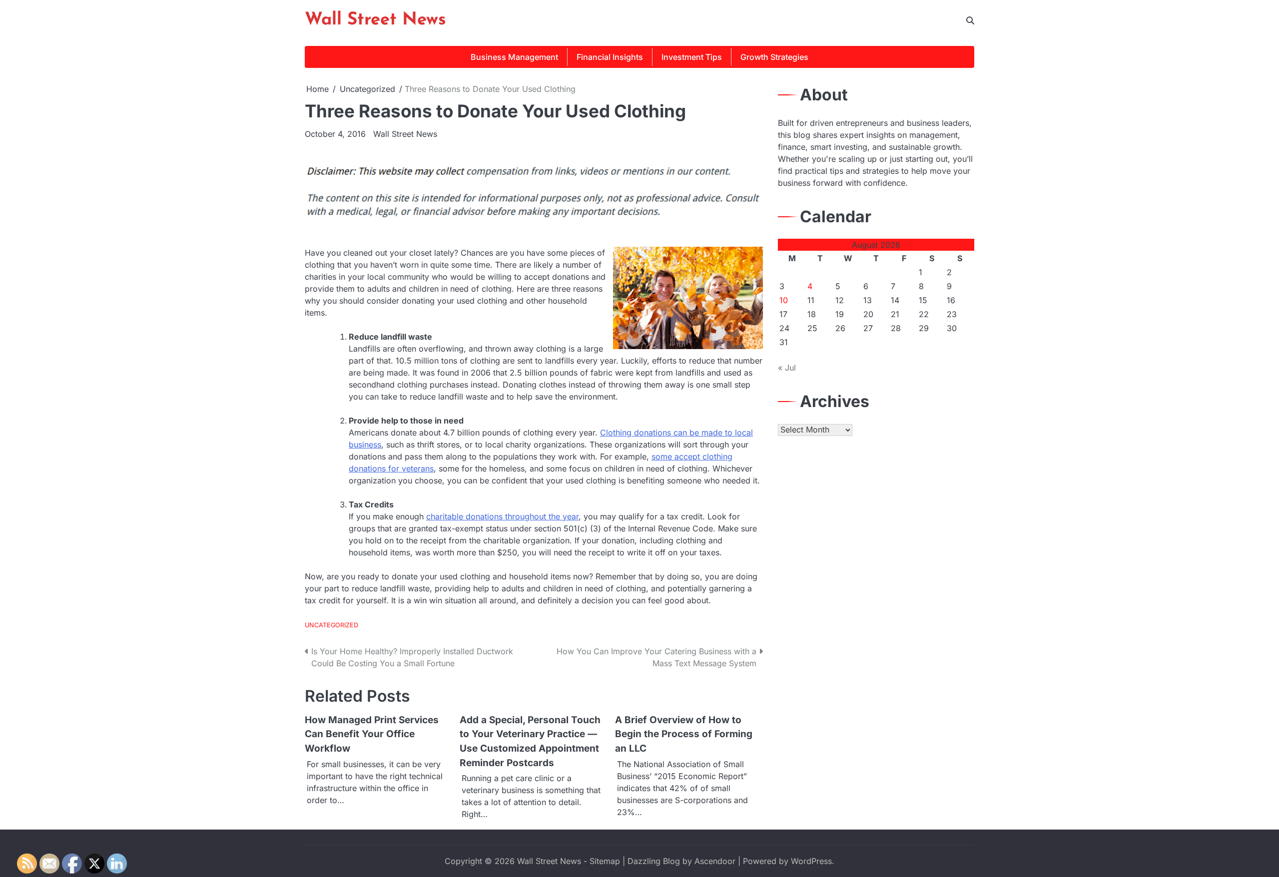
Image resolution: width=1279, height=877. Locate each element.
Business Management (514, 57)
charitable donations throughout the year (502, 516)
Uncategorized (331, 625)
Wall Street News (375, 20)
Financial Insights (610, 57)
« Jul (787, 368)
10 (783, 300)
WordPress (811, 861)
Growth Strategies (774, 57)
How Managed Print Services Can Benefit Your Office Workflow (372, 734)
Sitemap (605, 861)
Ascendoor (714, 861)
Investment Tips (691, 57)
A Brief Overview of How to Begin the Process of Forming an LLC (683, 734)
